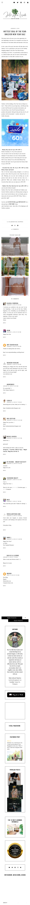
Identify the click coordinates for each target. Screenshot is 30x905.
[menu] (2, 2)
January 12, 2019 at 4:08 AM (14, 515)
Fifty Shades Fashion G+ (9, 390)
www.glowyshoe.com (13, 514)
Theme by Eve (22, 902)
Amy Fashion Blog (12, 345)
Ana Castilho (11, 419)
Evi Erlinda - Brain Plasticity (16, 462)
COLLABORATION (12, 221)
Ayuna (4, 320)
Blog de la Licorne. (13, 555)
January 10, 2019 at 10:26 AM (14, 420)
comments (15, 229)
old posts (18, 621)
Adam (8, 330)
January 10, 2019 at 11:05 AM (14, 463)
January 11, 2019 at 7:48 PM (14, 501)
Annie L (9, 537)
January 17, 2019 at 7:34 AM (10, 557)
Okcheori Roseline (13, 363)
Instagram (5, 449)
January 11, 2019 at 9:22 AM (14, 479)
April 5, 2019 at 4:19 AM (13, 575)
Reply (4, 322)
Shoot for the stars (7, 487)
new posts (11, 618)
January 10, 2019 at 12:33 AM (10, 386)
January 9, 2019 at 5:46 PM (14, 346)
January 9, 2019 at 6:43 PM (14, 364)
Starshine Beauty (12, 478)
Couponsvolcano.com (8, 583)
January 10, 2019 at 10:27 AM (14, 438)
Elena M (9, 401)
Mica (8, 500)
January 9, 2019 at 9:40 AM (14, 305)
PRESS (9, 741)
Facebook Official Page (16, 449)
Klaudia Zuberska (12, 303)
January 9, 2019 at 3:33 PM (14, 332)
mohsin (9, 573)
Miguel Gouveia (12, 437)
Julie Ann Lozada (13, 902)
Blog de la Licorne (7, 563)
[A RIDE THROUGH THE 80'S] (14, 811)
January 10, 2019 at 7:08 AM (14, 402)
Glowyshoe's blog (7, 525)
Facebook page (21, 487)
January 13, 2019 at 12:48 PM (14, 539)
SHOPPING (20, 221)
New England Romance (8, 545)
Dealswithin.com (7, 581)
